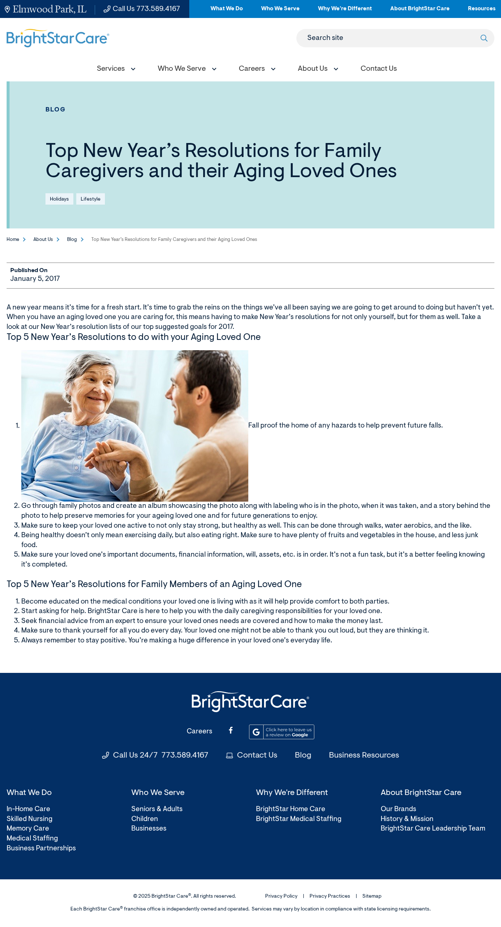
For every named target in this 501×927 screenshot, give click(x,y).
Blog (55, 110)
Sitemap (371, 896)
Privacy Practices (330, 896)
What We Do (227, 12)
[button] (114, 69)
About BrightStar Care (420, 12)
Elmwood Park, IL (50, 9)
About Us (43, 239)
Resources (481, 12)
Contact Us (257, 756)
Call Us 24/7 (160, 756)
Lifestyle (90, 199)
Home (13, 239)
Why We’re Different (345, 12)
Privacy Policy (281, 896)
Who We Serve (280, 12)
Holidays (59, 199)
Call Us (146, 9)
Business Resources (364, 756)
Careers (199, 731)
